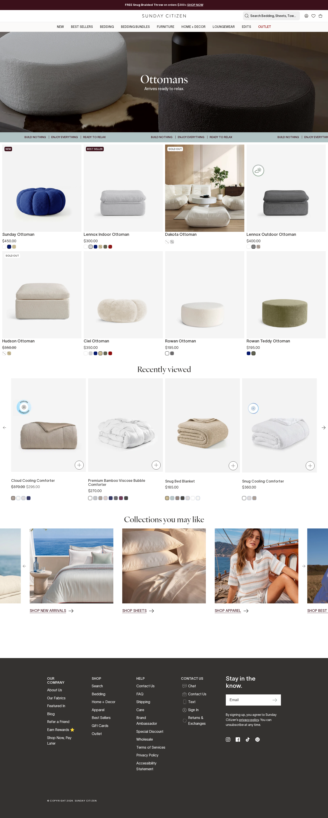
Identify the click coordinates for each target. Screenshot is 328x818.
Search (97, 686)
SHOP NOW (195, 4)
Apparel (98, 710)
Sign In (193, 710)
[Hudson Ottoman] (41, 294)
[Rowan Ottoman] (204, 294)
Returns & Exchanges (197, 720)
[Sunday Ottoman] (41, 188)
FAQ (139, 694)
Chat (192, 686)
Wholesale (144, 739)
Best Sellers (101, 718)
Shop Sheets (134, 611)
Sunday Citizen (86, 800)
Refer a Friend (58, 722)
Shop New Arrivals (48, 611)
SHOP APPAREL (228, 611)
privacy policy (249, 720)
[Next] (303, 566)
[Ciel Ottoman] (123, 294)
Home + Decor (103, 702)
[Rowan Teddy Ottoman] (286, 294)
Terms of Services (150, 747)
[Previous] (24, 566)
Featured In (56, 706)
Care (140, 710)
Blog (51, 714)
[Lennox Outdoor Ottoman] (286, 188)
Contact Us (145, 686)
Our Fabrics (56, 698)
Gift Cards (100, 726)
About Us (54, 690)
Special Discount (149, 731)
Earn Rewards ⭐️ (61, 730)
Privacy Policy (147, 755)
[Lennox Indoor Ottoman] (123, 188)
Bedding (98, 694)
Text (191, 702)
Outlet (97, 734)
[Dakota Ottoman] (204, 188)
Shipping (143, 702)
